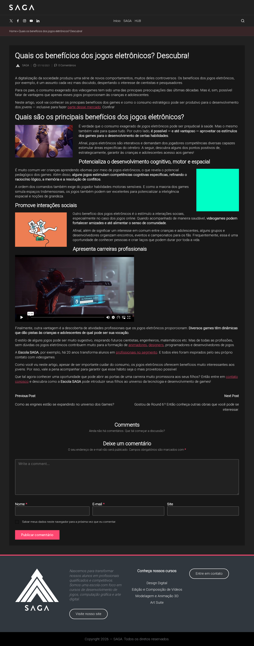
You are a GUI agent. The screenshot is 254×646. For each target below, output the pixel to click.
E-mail (98, 504)
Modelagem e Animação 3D (157, 596)
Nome (21, 504)
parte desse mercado (84, 107)
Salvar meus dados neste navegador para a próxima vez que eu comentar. (69, 521)
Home (13, 31)
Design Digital (157, 583)
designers (156, 345)
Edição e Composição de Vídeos (157, 589)
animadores (137, 345)
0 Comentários (67, 65)
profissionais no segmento (136, 352)
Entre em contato (209, 573)
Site (170, 504)
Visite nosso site (88, 614)
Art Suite (157, 602)
